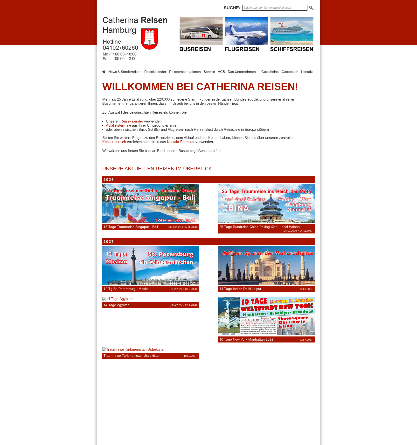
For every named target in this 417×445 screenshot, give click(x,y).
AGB (221, 72)
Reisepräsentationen (185, 72)
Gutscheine (270, 72)
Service (209, 72)
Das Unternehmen (242, 72)
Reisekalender (155, 72)
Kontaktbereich (114, 142)
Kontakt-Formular (181, 142)
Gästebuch (290, 72)
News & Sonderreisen (124, 72)
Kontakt (307, 72)
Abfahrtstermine (118, 125)
